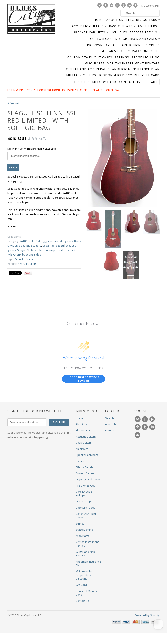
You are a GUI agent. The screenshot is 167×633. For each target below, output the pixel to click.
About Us (114, 20)
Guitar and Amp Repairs (88, 69)
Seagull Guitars (26, 250)
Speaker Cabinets (90, 32)
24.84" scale (27, 241)
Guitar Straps (115, 51)
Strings (122, 57)
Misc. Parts (94, 63)
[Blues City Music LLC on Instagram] (136, 6)
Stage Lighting (146, 57)
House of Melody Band (95, 82)
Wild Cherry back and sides (24, 254)
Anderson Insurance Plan (136, 69)
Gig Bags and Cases (141, 39)
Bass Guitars (122, 26)
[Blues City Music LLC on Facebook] (106, 6)
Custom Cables (105, 39)
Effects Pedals (145, 32)
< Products (14, 103)
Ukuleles (118, 32)
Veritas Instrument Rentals (133, 63)
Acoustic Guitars (89, 26)
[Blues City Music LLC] (31, 20)
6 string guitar (44, 241)
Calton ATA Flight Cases (89, 57)
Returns (110, 430)
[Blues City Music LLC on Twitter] (100, 6)
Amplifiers (149, 26)
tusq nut (70, 250)
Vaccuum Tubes (146, 51)
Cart (153, 82)
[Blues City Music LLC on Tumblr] (124, 6)
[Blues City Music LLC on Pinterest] (118, 6)
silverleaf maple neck (50, 250)
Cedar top (48, 245)
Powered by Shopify (147, 615)
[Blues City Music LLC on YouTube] (112, 6)
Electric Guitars (143, 20)
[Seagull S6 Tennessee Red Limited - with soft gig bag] (123, 158)
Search (109, 418)
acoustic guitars (63, 241)
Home (98, 20)
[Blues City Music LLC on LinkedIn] (130, 6)
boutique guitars (31, 245)
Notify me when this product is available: (32, 149)
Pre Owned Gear (102, 45)
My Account (150, 6)
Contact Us (129, 82)
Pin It (28, 273)
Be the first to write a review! (84, 379)
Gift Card (151, 75)
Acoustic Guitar (24, 259)
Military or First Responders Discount (103, 75)
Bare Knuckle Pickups (140, 45)
